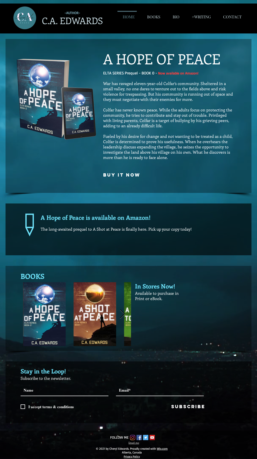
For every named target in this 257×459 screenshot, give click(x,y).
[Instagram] (132, 437)
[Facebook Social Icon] (139, 437)
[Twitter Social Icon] (145, 437)
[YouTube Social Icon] (152, 437)
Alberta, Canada (132, 452)
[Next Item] (122, 314)
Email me (133, 442)
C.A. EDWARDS (72, 20)
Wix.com (162, 448)
